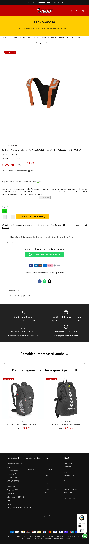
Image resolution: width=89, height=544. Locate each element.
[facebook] (40, 281)
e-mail (22, 335)
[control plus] (13, 217)
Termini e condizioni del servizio (31, 539)
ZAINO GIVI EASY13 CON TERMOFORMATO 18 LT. (23, 425)
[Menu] (85, 515)
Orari (47, 475)
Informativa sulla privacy (72, 536)
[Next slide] (84, 406)
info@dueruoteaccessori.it (19, 507)
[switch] (82, 530)
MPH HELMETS (66, 422)
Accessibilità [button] (69, 498)
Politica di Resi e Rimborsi (71, 491)
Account (29, 464)
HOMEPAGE (7, 37)
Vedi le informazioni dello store (16, 243)
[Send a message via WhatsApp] (85, 536)
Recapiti (69, 539)
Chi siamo (49, 464)
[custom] (49, 281)
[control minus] (4, 217)
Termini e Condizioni (68, 465)
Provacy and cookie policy (53, 482)
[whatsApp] (44, 281)
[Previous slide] (4, 406)
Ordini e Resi (31, 469)
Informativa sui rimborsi (53, 536)
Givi (23, 422)
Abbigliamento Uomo (22, 37)
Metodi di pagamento (69, 473)
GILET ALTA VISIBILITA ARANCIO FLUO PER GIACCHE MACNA (56, 37)
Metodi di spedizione (68, 482)
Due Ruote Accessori (21, 536)
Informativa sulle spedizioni (53, 539)
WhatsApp (33, 335)
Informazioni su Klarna (51, 491)
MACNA (14, 145)
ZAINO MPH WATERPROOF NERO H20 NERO (66, 425)
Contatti (48, 469)
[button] (5, 11)
